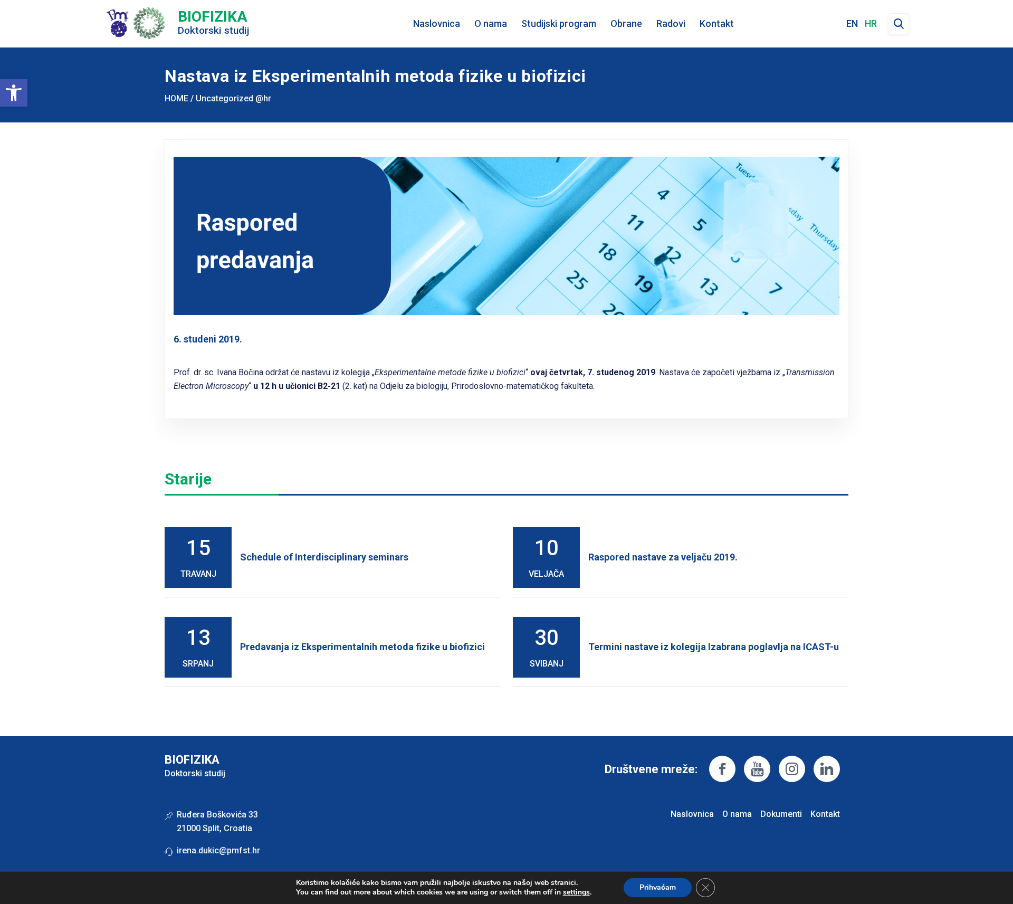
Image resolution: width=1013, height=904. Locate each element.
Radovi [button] (670, 23)
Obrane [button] (626, 23)
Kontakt (717, 23)
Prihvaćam (657, 887)
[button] (13, 93)
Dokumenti (781, 814)
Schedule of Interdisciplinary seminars (324, 557)
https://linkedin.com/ (827, 769)
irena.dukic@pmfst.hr (218, 850)
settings (576, 892)
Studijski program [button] (558, 23)
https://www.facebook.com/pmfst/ (722, 769)
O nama (737, 814)
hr (871, 23)
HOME (176, 98)
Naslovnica (436, 23)
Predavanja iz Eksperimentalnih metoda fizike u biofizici (362, 646)
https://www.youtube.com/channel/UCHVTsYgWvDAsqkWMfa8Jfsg (757, 769)
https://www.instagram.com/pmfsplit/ (792, 769)
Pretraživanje (898, 23)
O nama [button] (490, 23)
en (852, 23)
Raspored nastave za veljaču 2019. (663, 557)
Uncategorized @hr (233, 98)
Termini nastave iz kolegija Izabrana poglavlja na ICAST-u (713, 646)
